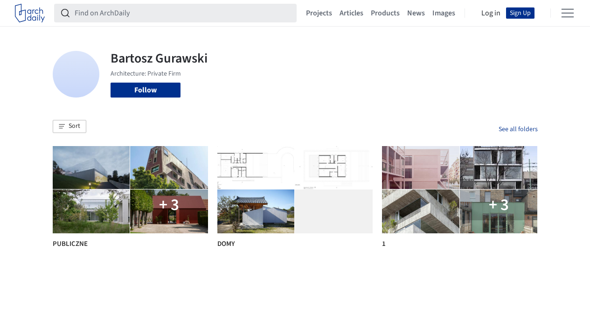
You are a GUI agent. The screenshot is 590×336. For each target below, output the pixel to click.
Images (443, 13)
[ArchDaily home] (30, 13)
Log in (490, 13)
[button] (69, 126)
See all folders (518, 129)
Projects (319, 13)
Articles (351, 13)
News (416, 13)
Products (385, 13)
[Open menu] (567, 13)
